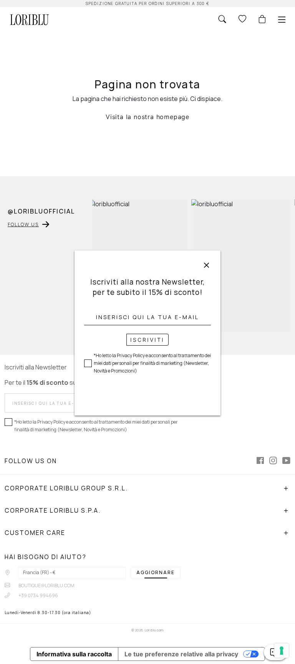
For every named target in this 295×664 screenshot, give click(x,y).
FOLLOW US (23, 224)
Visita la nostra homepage (147, 117)
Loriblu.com (153, 630)
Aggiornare (155, 572)
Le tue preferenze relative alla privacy (181, 654)
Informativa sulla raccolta (74, 654)
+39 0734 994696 (38, 595)
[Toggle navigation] (282, 19)
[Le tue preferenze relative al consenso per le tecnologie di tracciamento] (281, 650)
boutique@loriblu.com (46, 585)
